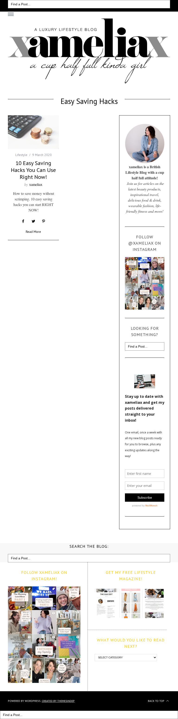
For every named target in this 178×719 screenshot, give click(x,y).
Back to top (156, 701)
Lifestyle (21, 155)
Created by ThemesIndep (58, 701)
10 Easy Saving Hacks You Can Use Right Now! (33, 170)
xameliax (35, 184)
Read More (33, 232)
